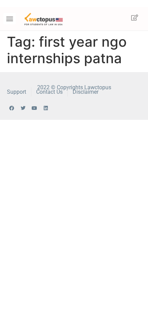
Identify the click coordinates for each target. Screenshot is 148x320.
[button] (9, 18)
